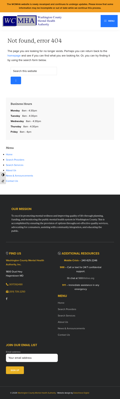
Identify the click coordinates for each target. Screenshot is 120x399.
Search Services (14, 165)
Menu (111, 21)
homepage (14, 56)
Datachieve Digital (81, 392)
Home (9, 154)
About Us (11, 170)
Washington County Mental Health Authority (37, 392)
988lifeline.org (86, 278)
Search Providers (15, 160)
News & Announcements (19, 175)
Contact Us (12, 181)
